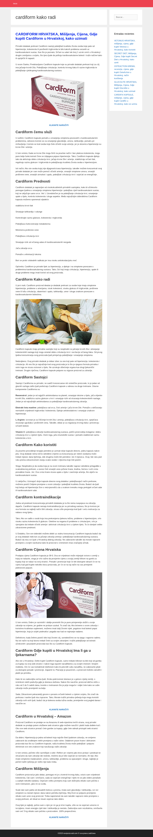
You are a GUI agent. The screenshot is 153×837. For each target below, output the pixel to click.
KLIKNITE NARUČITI (59, 125)
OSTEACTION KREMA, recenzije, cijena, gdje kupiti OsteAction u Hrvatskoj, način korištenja (124, 72)
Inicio (15, 4)
